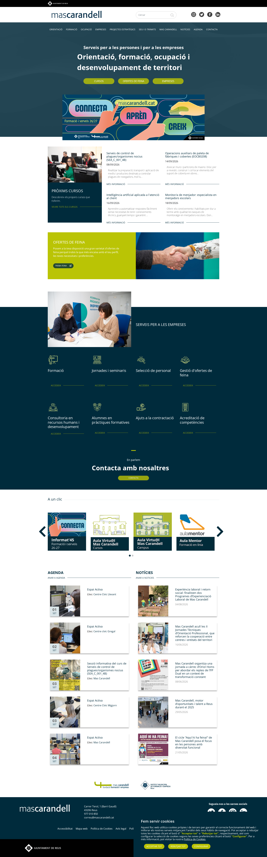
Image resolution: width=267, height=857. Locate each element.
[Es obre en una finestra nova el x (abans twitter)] (201, 14)
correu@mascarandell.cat (99, 817)
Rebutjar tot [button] (178, 846)
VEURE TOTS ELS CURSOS (65, 206)
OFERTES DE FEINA (133, 81)
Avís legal (121, 828)
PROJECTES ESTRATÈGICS (122, 29)
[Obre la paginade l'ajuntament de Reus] (43, 847)
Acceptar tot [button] (154, 846)
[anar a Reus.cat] (58, 3)
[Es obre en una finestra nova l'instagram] (193, 14)
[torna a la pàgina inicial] (77, 14)
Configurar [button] (201, 846)
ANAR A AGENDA (56, 577)
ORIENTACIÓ (55, 29)
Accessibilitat (65, 828)
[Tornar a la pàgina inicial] (111, 785)
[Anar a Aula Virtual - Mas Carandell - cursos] (110, 532)
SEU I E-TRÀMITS (147, 29)
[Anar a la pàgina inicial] (45, 807)
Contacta (133, 478)
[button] (51, 532)
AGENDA (198, 29)
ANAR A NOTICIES (145, 577)
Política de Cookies (195, 839)
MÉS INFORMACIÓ (115, 184)
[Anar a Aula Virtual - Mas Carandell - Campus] (153, 532)
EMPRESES (100, 29)
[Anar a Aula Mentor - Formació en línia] (195, 532)
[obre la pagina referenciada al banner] (133, 117)
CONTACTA (212, 29)
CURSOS (99, 81)
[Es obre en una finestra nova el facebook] (209, 14)
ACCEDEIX (56, 385)
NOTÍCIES (185, 29)
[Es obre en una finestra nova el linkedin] (218, 14)
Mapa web (82, 828)
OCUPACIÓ (86, 29)
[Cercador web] (172, 15)
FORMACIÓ (71, 29)
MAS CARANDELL (168, 29)
